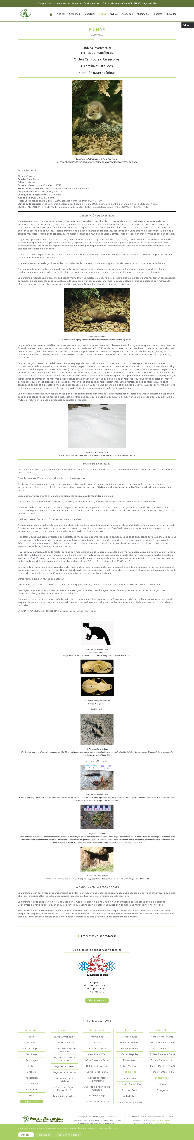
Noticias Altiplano (31, 1048)
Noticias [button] (61, 14)
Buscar (32, 1095)
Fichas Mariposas (129, 1066)
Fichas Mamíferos (130, 1042)
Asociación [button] (127, 14)
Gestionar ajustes (68, 1134)
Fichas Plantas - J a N (162, 1060)
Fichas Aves (129, 1060)
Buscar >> (77, 3)
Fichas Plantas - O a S (162, 1066)
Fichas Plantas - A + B (162, 1042)
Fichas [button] (102, 14)
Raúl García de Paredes (161, 1120)
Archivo (114, 14)
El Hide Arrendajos (64, 1036)
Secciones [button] (74, 14)
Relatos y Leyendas (97, 1066)
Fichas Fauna (129, 1036)
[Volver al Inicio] (25, 14)
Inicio (32, 1036)
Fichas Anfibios (129, 1048)
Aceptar (26, 1134)
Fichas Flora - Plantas (162, 1036)
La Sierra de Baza (64, 1042)
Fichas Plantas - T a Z (162, 1071)
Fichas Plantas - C (162, 1048)
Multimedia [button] (143, 14)
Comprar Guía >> (46, 3)
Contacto (157, 14)
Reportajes (89, 14)
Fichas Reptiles (129, 1054)
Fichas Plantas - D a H (162, 1054)
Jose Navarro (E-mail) (161, 1124)
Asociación (31, 1077)
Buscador (171, 14)
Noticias (31, 1042)
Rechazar (44, 1134)
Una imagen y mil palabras (64, 1080)
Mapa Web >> (63, 3)
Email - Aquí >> (91, 3)
